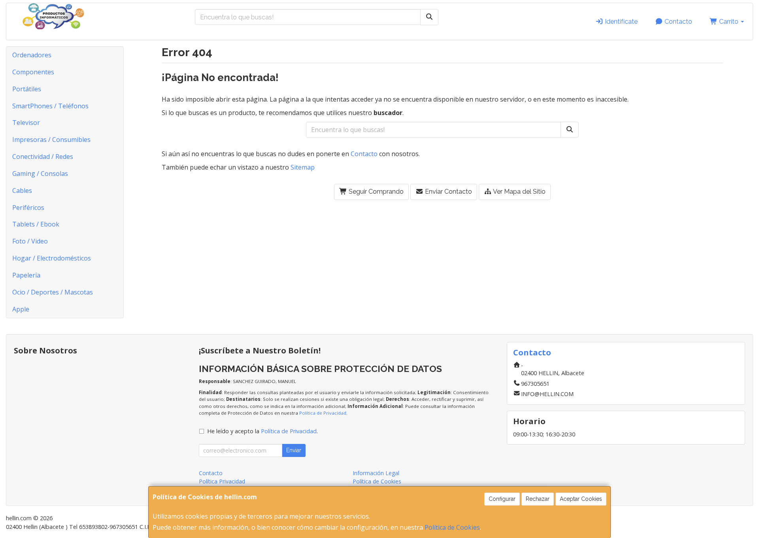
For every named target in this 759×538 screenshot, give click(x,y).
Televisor (26, 122)
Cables (22, 190)
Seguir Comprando (375, 191)
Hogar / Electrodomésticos (51, 258)
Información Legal (376, 473)
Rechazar (537, 499)
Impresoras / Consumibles (51, 139)
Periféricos (28, 207)
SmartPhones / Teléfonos (50, 106)
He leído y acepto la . (262, 431)
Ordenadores (31, 55)
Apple (20, 309)
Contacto (677, 21)
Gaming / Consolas (40, 173)
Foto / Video (30, 241)
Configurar (502, 499)
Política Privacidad (222, 481)
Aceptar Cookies (581, 499)
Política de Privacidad (322, 413)
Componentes (33, 72)
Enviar (293, 450)
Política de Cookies (452, 527)
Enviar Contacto (447, 191)
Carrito (728, 21)
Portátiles (26, 89)
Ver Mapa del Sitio (519, 191)
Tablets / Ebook (35, 224)
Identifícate (620, 21)
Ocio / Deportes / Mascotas (52, 292)
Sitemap (303, 167)
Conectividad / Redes (42, 156)
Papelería (26, 275)
